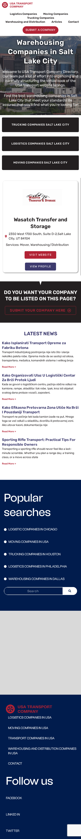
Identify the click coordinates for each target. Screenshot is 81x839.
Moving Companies (55, 13)
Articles (57, 21)
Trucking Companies (40, 17)
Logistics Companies (23, 13)
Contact (73, 21)
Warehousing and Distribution (25, 21)
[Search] (70, 591)
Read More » (9, 366)
